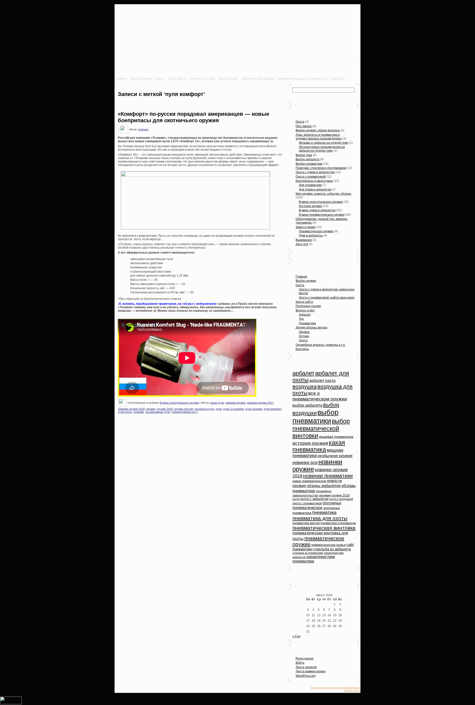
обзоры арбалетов (324, 486)
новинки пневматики (328, 475)
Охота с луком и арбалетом (315, 172)
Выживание (304, 240)
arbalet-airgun (321, 57)
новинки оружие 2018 (131, 408)
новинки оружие (235, 402)
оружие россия (183, 408)
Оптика (304, 336)
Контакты (302, 349)
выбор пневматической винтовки (321, 428)
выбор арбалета (307, 405)
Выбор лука (304, 155)
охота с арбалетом (314, 499)
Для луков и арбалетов (315, 189)
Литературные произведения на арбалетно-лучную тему (322, 148)
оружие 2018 (165, 408)
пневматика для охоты (319, 518)
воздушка (304, 386)
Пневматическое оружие (316, 231)
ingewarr (143, 129)
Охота (300, 121)
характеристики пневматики (313, 559)
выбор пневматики (315, 416)
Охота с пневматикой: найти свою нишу (327, 297)
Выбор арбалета (307, 159)
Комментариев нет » (185, 411)
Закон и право (305, 227)
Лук (301, 319)
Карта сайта (304, 302)
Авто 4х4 (302, 244)
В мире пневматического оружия (322, 214)
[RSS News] (118, 690)
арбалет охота (322, 380)
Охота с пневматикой (311, 176)
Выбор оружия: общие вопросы (318, 130)
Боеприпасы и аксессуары (314, 181)
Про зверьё (304, 126)
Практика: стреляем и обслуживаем (321, 168)
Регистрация (304, 658)
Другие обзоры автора (311, 327)
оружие (150, 408)
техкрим (138, 411)
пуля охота (125, 411)
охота (296, 498)
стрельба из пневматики (307, 552)
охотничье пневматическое (316, 505)
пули (219, 408)
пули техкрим (253, 408)
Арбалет (305, 314)
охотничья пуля (204, 408)
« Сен (296, 636)
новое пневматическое (309, 481)
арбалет (303, 373)
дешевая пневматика (336, 437)
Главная (301, 276)
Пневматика (307, 323)
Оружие (304, 332)
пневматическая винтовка (324, 528)
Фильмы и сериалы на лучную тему (323, 142)
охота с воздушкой (341, 498)
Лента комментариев (310, 671)
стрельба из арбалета (332, 549)
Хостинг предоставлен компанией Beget (335, 687)
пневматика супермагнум (338, 523)
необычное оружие (335, 456)
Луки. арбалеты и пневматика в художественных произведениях (319, 136)
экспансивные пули (157, 411)
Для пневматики (310, 185)
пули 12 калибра (233, 408)
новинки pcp (305, 462)
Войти (300, 662)
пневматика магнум (306, 523)
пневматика (324, 512)
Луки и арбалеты (311, 235)
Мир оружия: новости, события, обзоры (323, 193)
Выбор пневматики (309, 163)
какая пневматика (318, 446)
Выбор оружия (306, 280)
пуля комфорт (272, 408)
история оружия (310, 443)
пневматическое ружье (328, 545)
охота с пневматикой (307, 503)
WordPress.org (306, 676)
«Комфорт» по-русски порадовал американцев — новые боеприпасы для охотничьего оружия (193, 117)
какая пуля (217, 402)
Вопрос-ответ (305, 310)
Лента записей (306, 667)
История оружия (310, 206)
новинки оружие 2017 (260, 402)
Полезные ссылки (308, 306)
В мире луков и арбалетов (317, 210)
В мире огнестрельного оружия (179, 402)
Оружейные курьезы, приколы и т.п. (321, 345)
